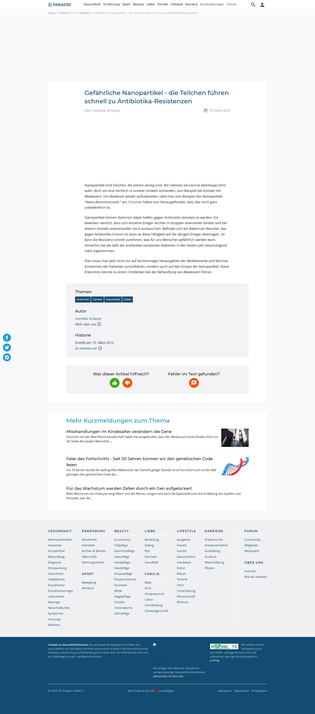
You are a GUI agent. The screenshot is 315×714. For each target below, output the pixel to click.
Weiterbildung (214, 562)
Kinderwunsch (154, 594)
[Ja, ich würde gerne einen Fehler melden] (194, 383)
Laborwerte (56, 596)
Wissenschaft (186, 596)
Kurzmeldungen (212, 4)
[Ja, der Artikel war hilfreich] (115, 383)
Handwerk (184, 562)
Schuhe (119, 602)
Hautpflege (121, 568)
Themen (64, 13)
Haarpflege (121, 557)
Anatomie (83, 299)
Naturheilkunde (59, 608)
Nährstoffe (89, 557)
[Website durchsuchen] (253, 4)
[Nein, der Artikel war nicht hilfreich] (127, 383)
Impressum (225, 690)
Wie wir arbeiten (255, 577)
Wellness (54, 625)
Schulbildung (154, 605)
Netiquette (251, 551)
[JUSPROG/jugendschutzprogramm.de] (224, 646)
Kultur (181, 568)
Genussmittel (186, 557)
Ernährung (111, 4)
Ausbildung (212, 551)
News (51, 13)
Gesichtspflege (124, 551)
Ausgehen (183, 540)
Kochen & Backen (94, 551)
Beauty (138, 4)
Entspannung (57, 568)
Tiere (180, 585)
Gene (136, 228)
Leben (149, 600)
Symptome (55, 613)
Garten (181, 551)
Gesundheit (92, 4)
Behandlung (56, 557)
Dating (149, 545)
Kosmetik (120, 585)
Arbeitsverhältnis (216, 545)
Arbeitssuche (214, 540)
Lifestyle (176, 4)
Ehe (147, 551)
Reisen (181, 574)
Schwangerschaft (156, 611)
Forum (232, 4)
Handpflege (122, 562)
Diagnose (54, 562)
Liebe (150, 4)
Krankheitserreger (60, 591)
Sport (126, 4)
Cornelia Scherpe (88, 318)
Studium (210, 557)
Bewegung (89, 582)
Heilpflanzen (56, 579)
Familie (162, 4)
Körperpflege (123, 574)
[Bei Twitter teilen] (7, 348)
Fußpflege (121, 545)
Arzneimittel (56, 551)
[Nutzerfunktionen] (262, 4)
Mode (118, 591)
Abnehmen (89, 540)
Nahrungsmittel (93, 562)
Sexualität (151, 562)
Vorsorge (54, 619)
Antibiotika (172, 217)
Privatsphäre (259, 690)
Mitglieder (251, 545)
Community (252, 540)
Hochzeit (151, 557)
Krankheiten (56, 585)
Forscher (135, 202)
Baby (148, 582)
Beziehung (152, 540)
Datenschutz (241, 690)
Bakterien (125, 217)
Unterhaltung (186, 591)
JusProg (214, 660)
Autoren (250, 571)
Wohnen (182, 602)
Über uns (253, 562)
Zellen (127, 299)
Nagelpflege (122, 596)
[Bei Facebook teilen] (7, 338)
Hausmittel (55, 574)
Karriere (191, 4)
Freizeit (182, 545)
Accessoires (122, 540)
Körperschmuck (125, 579)
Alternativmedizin (60, 540)
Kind (148, 588)
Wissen (210, 568)
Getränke (88, 545)
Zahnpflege (122, 613)
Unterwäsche (123, 608)
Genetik (85, 13)
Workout (88, 588)
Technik (182, 579)
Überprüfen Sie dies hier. (168, 676)
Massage (54, 602)
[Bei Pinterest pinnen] (7, 357)
